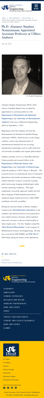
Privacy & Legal (8, 369)
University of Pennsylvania (28, 167)
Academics (9, 289)
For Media (6, 362)
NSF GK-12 (33, 234)
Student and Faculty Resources (19, 321)
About (7, 311)
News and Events (14, 18)
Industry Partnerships (15, 303)
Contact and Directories (16, 317)
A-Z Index (6, 359)
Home (4, 18)
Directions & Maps (9, 376)
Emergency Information (11, 380)
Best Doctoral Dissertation (13, 227)
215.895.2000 (18, 395)
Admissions (9, 292)
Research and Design (14, 300)
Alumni (7, 328)
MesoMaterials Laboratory (24, 210)
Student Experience (13, 296)
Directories (6, 373)
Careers (6, 366)
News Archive (27, 18)
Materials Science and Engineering (12, 262)
